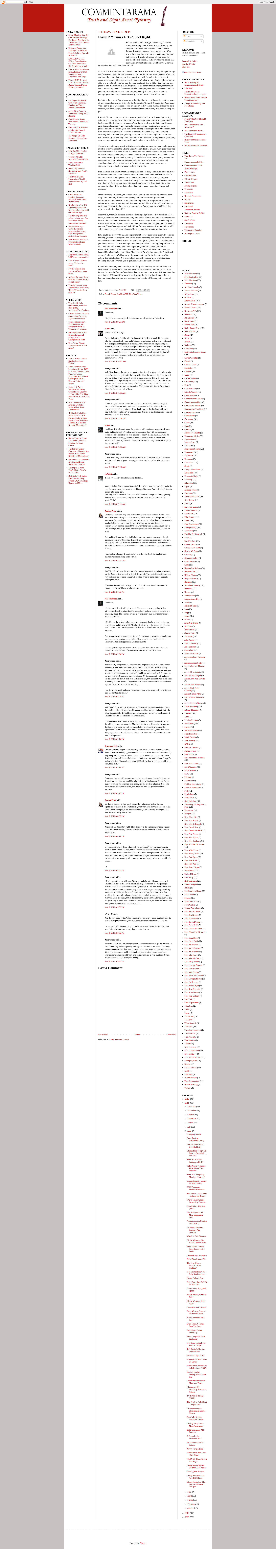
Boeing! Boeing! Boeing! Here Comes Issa (196, 1374)
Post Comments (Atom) (119, 1040)
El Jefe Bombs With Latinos (195, 1443)
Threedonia (189, 227)
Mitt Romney (189, 741)
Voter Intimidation (191, 1081)
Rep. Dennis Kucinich (193, 831)
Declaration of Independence (190, 441)
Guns (186, 565)
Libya (186, 717)
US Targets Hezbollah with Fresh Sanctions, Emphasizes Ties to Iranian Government (77, 104)
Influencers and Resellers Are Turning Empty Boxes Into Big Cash (78, 461)
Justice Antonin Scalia (193, 663)
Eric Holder (189, 500)
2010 (187, 1513)
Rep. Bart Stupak (191, 821)
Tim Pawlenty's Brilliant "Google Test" (197, 1403)
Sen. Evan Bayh (191, 938)
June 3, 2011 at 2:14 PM (114, 739)
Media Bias (188, 724)
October (190, 1115)
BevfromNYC (190, 311)
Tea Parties (188, 1016)
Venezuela (188, 1074)
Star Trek (188, 999)
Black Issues (189, 321)
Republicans (189, 871)
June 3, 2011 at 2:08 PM (114, 697)
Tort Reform (189, 1040)
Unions (187, 1064)
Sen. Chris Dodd (191, 925)
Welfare (187, 1088)
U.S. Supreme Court (192, 1057)
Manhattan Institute (192, 210)
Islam (186, 616)
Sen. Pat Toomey (191, 982)
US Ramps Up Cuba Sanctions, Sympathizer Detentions (78, 138)
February (191, 1504)
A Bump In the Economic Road (194, 1437)
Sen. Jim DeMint (191, 945)
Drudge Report (190, 186)
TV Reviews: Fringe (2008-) (195, 1397)
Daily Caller (189, 182)
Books (186, 335)
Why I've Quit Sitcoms (196, 1236)
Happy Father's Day (195, 1278)
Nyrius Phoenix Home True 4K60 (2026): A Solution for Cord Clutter (77, 442)
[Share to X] (142, 290)
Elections (188, 493)
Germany (188, 555)
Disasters (188, 459)
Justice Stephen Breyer (193, 703)
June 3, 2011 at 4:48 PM (114, 870)
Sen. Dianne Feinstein (193, 929)
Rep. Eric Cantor (191, 834)
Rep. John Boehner (192, 841)
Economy (188, 479)
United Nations (190, 1067)
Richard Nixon (190, 874)
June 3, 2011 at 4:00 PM (114, 816)
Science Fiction (190, 901)
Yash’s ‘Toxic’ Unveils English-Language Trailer (77, 361)
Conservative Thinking (193, 409)
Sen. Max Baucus (191, 972)
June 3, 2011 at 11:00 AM (115, 393)
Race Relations (190, 801)
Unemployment (190, 1061)
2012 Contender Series (193, 131)
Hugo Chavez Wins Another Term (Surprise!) (195, 99)
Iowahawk (188, 206)
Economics (188, 473)
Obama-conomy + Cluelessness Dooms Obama (196, 1411)
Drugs (186, 466)
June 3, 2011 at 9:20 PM (114, 961)
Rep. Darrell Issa (191, 827)
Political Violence (191, 787)
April (189, 1496)
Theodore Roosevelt (192, 1030)
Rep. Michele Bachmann (194, 844)
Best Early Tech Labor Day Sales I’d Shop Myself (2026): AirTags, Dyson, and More (78, 479)
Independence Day (191, 599)
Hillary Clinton (190, 575)
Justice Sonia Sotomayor (194, 697)
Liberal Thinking (191, 710)
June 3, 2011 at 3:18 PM (114, 793)
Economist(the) (190, 476)
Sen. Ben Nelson (191, 915)
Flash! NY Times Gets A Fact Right (197, 1460)
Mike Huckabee (190, 734)
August (190, 1123)
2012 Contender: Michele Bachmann (196, 1188)
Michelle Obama (191, 730)
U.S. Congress (190, 1047)
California (188, 348)
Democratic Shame (192, 449)
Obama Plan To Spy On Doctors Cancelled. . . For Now (197, 1153)
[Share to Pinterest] (148, 290)
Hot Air (187, 199)
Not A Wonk (189, 220)
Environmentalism (191, 497)
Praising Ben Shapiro (195, 1472)
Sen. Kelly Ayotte (191, 962)
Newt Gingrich (190, 767)
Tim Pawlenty (190, 1037)
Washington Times (192, 234)
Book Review (189, 331)
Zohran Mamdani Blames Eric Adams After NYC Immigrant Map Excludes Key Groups (78, 73)
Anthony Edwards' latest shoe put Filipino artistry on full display (78, 279)
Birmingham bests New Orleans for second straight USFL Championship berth (77, 336)
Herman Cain (189, 572)
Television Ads (190, 1023)
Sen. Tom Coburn (191, 996)
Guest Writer (189, 561)
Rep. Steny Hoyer (191, 867)
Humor (187, 592)
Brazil (186, 338)
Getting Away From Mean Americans (195, 1424)
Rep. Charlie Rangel (192, 824)
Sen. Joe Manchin (191, 952)
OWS (186, 774)
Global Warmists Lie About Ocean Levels (196, 1241)
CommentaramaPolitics (193, 162)
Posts (187, 36)
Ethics (186, 503)
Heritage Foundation (192, 196)
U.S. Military (189, 1054)
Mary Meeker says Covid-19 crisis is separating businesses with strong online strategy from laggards (77, 231)
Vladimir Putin (190, 1078)
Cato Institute (189, 172)
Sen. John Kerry (191, 955)
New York (188, 754)
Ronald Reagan (190, 884)
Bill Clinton (189, 318)
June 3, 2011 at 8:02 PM (114, 933)
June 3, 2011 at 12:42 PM (115, 561)
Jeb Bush (188, 626)
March (190, 1500)
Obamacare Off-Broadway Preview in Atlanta (197, 1389)
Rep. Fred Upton (191, 838)
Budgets (187, 345)
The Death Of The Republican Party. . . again (195, 93)
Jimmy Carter (189, 633)
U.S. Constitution (191, 1050)
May (189, 1492)
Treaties (187, 1044)
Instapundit (188, 203)
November (192, 1111)
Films (186, 520)
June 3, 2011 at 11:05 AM (115, 419)
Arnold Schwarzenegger (194, 304)
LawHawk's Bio (188, 64)
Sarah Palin (189, 894)
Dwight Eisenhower (192, 469)
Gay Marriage (190, 541)
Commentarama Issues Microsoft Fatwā (196, 1382)
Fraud (186, 538)
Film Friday (189, 517)
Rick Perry (188, 877)
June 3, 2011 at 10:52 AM (115, 362)
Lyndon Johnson (191, 720)
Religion (187, 814)
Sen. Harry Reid (191, 941)
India (186, 602)
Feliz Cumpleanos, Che (196, 1259)
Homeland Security (192, 585)
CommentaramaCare (192, 402)
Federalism (188, 514)
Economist (188, 189)
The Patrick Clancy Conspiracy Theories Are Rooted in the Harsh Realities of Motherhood (78, 452)
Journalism (188, 650)
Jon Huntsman (190, 647)
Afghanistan (189, 294)
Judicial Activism (191, 654)
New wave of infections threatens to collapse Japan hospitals (78, 241)
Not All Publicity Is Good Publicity (195, 1145)
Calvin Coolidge (191, 358)
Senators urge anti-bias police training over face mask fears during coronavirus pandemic (78, 219)
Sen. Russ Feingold (192, 989)
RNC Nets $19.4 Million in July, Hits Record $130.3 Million (78, 129)
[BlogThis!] (139, 290)
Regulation (188, 810)
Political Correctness (192, 784)
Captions (187, 371)
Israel (186, 619)
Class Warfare (190, 388)
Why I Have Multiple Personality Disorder (196, 1201)
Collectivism (189, 395)
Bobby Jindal (189, 325)
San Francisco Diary (192, 891)
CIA (186, 385)
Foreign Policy (190, 527)
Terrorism (188, 1026)
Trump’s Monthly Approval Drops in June (78, 158)
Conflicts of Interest (192, 406)
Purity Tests (189, 798)
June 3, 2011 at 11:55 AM (115, 504)
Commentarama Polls (193, 399)
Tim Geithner (189, 1033)
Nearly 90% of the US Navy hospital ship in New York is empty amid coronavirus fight (78, 208)
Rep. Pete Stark (190, 860)
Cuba (186, 426)
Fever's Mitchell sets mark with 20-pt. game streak (77, 271)
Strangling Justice (194, 1134)
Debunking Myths (191, 436)
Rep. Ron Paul (190, 864)
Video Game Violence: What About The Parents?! (196, 1168)
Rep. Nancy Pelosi (191, 854)
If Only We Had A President (195, 146)
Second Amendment (192, 908)
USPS (186, 1071)
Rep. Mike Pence (191, 850)
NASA (187, 744)
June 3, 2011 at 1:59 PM (114, 592)
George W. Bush (191, 551)
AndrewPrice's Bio (189, 61)
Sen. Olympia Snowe (193, 979)
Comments (189, 41)
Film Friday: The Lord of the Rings (196, 1454)
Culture (187, 429)
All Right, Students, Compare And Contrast (195, 1230)
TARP (186, 1009)
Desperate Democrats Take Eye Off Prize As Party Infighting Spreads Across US (78, 51)
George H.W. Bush (192, 548)
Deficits (187, 446)
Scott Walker (189, 905)
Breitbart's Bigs (190, 169)
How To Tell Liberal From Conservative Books (196, 1249)
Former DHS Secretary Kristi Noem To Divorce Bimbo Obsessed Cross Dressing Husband (78, 83)
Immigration (189, 596)
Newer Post (103, 1035)
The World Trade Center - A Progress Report (197, 1194)
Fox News (188, 193)
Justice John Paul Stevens (194, 679)
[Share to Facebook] (145, 290)
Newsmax (188, 216)
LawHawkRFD (122, 294)
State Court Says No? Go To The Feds (197, 1283)
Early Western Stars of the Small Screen (196, 1312)
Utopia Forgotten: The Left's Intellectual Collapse (196, 1484)
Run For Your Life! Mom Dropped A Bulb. (195, 1215)
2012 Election (190, 280)
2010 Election (190, 274)
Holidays (188, 582)
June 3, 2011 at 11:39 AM (115, 447)
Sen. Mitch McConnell (193, 975)
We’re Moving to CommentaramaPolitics (193, 84)
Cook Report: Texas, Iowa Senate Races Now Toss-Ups (78, 121)
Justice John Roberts (192, 685)
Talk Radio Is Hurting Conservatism (196, 1350)
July (189, 1127)
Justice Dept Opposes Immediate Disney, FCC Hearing (78, 113)
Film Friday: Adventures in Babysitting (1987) (197, 1367)
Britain (187, 342)
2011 (187, 1103)
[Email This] (137, 290)
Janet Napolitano (191, 623)
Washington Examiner (193, 230)
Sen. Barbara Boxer (192, 912)
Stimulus (188, 1006)
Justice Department (192, 672)
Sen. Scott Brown (191, 992)
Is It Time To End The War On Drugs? (196, 1344)
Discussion (188, 462)
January (190, 1508)
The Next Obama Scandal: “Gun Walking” (194, 1265)
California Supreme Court (195, 352)
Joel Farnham (111, 309)
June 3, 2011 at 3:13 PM (114, 768)
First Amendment (191, 524)
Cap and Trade (190, 365)
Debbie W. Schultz (192, 433)
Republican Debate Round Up (194, 1331)
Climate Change (190, 392)
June (189, 1131)
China (186, 375)
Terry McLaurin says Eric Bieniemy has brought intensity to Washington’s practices (77, 325)
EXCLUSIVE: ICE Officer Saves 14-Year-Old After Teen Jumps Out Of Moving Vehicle (78, 62)
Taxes (186, 1013)
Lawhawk (188, 88)
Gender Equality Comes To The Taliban (196, 1182)
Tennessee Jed (111, 746)
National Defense (191, 747)
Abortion (188, 284)
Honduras (188, 589)
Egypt (186, 486)
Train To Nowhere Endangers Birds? (195, 1161)
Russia (187, 888)
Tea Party (188, 1020)
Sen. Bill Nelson (191, 918)
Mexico (187, 727)
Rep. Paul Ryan (190, 857)
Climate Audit (190, 176)
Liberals (187, 713)
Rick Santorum (190, 881)
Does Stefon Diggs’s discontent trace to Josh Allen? (77, 345)
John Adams (189, 640)
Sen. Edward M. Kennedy (195, 932)
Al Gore (187, 297)
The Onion (188, 223)
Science (187, 898)
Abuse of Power (191, 291)
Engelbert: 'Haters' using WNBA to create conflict (78, 256)
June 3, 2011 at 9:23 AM (115, 322)
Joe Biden (188, 636)
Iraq (186, 613)
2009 (187, 1517)
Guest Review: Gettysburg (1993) (195, 1139)
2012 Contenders (191, 277)
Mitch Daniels (190, 737)
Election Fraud (190, 490)
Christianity (189, 382)
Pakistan (187, 777)
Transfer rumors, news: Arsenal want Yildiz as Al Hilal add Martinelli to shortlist (78, 289)
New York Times (135, 294)
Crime (186, 423)
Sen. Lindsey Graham (193, 965)
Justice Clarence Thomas (194, 666)
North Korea (189, 770)
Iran (186, 609)
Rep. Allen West (191, 817)
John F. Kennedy (191, 643)
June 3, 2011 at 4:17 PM (114, 836)
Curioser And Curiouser (196, 1307)
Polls (186, 791)
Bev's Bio (186, 67)
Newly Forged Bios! (195, 1449)
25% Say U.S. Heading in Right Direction (77, 152)
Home (137, 1035)
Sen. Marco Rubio (191, 969)
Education (188, 483)
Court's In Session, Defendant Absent (195, 1418)
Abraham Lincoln (191, 287)
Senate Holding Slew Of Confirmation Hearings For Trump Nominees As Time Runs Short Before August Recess (78, 40)
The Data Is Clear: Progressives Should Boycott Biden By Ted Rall (77, 180)
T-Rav (107, 329)
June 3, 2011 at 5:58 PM (114, 907)
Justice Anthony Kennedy (194, 657)
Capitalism (188, 368)
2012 (187, 1099)
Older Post (171, 1035)
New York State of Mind (194, 758)
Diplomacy (188, 456)
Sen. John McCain (191, 958)
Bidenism (188, 314)
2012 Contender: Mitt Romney (195, 1431)
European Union (191, 507)
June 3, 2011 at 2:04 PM (114, 654)
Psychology (189, 794)
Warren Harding (191, 1085)
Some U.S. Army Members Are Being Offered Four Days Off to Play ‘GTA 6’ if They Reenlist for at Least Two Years (78, 393)
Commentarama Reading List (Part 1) (197, 1222)
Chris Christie (190, 378)
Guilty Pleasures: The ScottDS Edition (195, 1477)
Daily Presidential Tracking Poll (75, 164)
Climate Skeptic (190, 179)
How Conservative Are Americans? (193, 126)
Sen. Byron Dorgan (192, 922)
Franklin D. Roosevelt (193, 534)
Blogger (143, 1543)
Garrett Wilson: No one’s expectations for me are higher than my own (78, 316)
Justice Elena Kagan (192, 675)
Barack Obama (110, 294)
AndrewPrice (110, 511)
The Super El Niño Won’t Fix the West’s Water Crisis (77, 470)
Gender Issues (190, 544)
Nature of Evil (190, 751)
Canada (187, 361)
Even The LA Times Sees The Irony (195, 1325)
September (192, 1119)
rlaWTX (108, 474)
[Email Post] (132, 290)
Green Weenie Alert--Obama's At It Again (196, 1466)
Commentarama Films (193, 165)
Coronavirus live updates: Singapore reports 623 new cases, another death (77, 198)
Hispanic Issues (190, 579)
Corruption (188, 419)
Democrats (188, 452)
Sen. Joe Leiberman (192, 948)
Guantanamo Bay (191, 558)
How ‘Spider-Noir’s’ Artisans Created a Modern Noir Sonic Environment (76, 406)
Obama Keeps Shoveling (197, 1255)
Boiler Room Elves (192, 328)
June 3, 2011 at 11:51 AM (115, 467)
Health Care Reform (192, 568)
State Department (191, 1003)
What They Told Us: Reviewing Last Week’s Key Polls (77, 171)
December (191, 1106)
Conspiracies (189, 416)
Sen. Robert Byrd (191, 986)
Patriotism (188, 781)
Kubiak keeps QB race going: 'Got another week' (77, 263)
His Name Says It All (195, 1355)
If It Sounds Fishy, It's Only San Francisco (196, 1273)
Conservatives (190, 412)
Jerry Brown (189, 630)
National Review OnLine (194, 213)
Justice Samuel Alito (192, 694)
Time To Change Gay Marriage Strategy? (196, 1176)
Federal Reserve (190, 510)
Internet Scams (190, 606)
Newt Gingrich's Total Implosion (196, 1338)
